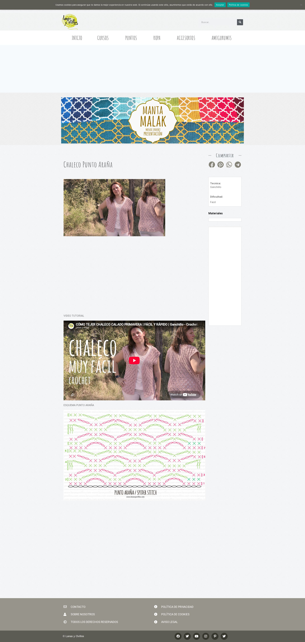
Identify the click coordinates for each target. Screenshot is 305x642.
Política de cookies (238, 4)
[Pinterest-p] (214, 636)
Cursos (103, 37)
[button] (212, 164)
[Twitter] (224, 636)
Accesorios (186, 37)
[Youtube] (196, 636)
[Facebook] (178, 636)
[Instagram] (205, 636)
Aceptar (220, 4)
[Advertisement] (152, 69)
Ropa (156, 37)
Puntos (131, 37)
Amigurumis (222, 37)
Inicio (77, 37)
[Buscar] (240, 22)
